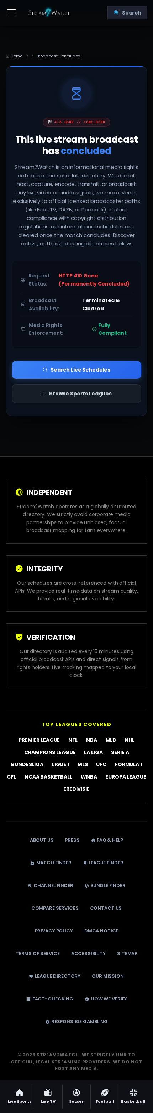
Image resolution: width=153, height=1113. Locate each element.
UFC (101, 764)
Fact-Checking (52, 998)
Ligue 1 (60, 764)
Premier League (39, 740)
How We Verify (109, 998)
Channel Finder (53, 885)
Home (16, 56)
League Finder (106, 862)
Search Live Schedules (80, 369)
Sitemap (127, 953)
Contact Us (106, 908)
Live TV (48, 1101)
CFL (11, 776)
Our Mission (108, 976)
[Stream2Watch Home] (49, 12)
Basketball (133, 1101)
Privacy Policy (54, 930)
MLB (111, 740)
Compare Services (55, 908)
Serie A (120, 752)
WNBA (89, 776)
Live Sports (20, 1101)
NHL (129, 740)
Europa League (125, 776)
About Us (41, 840)
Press (72, 840)
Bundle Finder (107, 885)
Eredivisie (76, 788)
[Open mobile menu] (11, 12)
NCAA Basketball (48, 776)
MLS (83, 764)
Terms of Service (38, 953)
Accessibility (88, 953)
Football (105, 1101)
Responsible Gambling (79, 1021)
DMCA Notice (101, 930)
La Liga (93, 752)
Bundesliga (27, 764)
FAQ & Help (110, 840)
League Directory (57, 976)
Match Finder (54, 862)
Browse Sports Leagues (80, 393)
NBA (91, 740)
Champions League (50, 752)
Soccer (76, 1101)
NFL (73, 740)
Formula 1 (128, 764)
